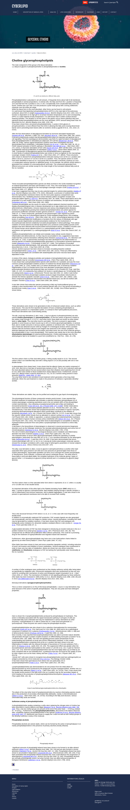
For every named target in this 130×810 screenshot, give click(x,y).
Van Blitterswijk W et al (26, 579)
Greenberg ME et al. (19, 202)
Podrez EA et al (72, 187)
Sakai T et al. (52, 149)
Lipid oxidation (65, 12)
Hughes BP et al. (18, 135)
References (79, 12)
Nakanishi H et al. (23, 243)
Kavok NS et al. (52, 148)
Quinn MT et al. (25, 629)
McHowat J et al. (26, 413)
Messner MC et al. (69, 674)
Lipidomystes (93, 2)
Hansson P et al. (25, 751)
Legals (69, 784)
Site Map (69, 786)
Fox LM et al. (45, 659)
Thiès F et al (53, 653)
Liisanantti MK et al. (45, 753)
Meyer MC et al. (64, 419)
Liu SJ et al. (66, 415)
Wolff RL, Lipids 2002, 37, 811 (29, 375)
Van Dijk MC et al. (59, 146)
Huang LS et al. (24, 646)
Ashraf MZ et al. (61, 238)
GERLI (85, 2)
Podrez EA (35, 155)
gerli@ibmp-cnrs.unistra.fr (102, 801)
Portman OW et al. (37, 633)
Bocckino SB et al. (51, 135)
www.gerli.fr (98, 802)
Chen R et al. (44, 277)
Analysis (53, 12)
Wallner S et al (38, 434)
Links (98, 12)
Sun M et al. (30, 217)
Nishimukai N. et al (19, 445)
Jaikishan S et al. (34, 760)
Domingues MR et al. (43, 260)
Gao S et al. (32, 288)
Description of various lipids (33, 12)
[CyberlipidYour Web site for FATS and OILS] (103, 789)
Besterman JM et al (66, 141)
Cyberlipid (20, 6)
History (105, 12)
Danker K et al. (42, 531)
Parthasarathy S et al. (47, 631)
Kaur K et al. (55, 230)
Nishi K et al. (29, 273)
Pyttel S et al (34, 663)
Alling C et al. (24, 749)
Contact (113, 12)
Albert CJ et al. (36, 670)
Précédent (16, 770)
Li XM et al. (34, 198)
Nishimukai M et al (22, 439)
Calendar (90, 12)
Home (15, 12)
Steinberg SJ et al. (31, 430)
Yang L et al (32, 251)
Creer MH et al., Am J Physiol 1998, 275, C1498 (45, 406)
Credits (69, 788)
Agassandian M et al (42, 113)
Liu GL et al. (54, 144)
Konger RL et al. (61, 212)
